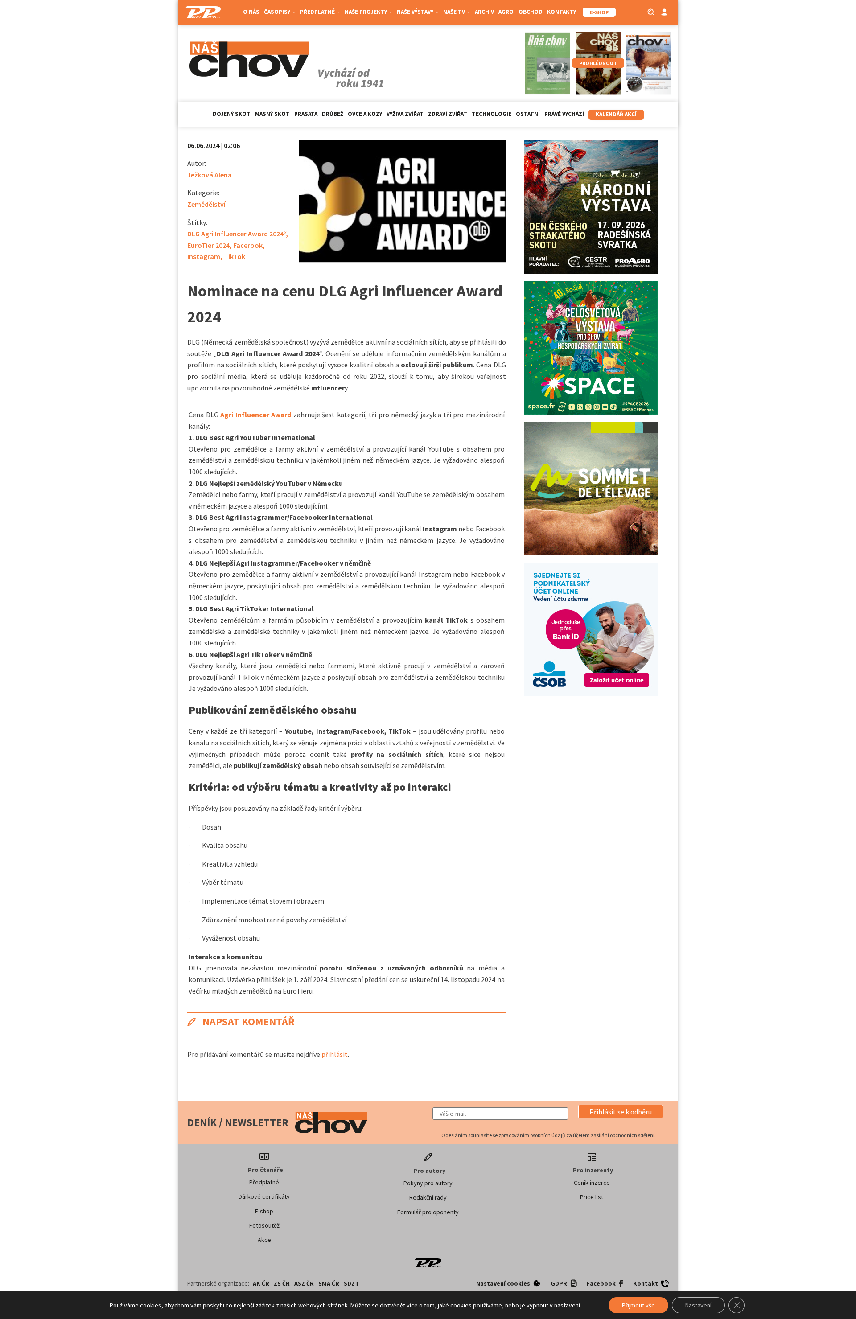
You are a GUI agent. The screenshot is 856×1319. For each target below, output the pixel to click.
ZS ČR (282, 1283)
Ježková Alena (209, 174)
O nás (251, 12)
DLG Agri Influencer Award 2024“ (236, 233)
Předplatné (264, 1182)
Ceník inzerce (592, 1183)
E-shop (264, 1211)
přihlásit (334, 1054)
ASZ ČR (304, 1283)
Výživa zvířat (405, 114)
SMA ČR (328, 1283)
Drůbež (332, 114)
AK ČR (261, 1283)
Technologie (491, 114)
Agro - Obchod (520, 12)
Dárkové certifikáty (264, 1196)
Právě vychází (564, 114)
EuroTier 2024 (208, 245)
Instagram (203, 256)
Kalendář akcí (616, 114)
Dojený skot (232, 114)
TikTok (234, 256)
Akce (264, 1240)
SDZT (351, 1283)
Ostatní (528, 114)
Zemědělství (206, 204)
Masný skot (272, 114)
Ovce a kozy (365, 114)
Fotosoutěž (264, 1225)
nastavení (567, 1305)
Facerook (248, 245)
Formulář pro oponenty (428, 1212)
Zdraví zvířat (447, 114)
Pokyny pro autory (428, 1183)
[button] (620, 1111)
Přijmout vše (638, 1305)
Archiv (484, 12)
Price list (591, 1197)
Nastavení (698, 1305)
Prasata (305, 114)
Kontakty (561, 12)
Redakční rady (428, 1197)
